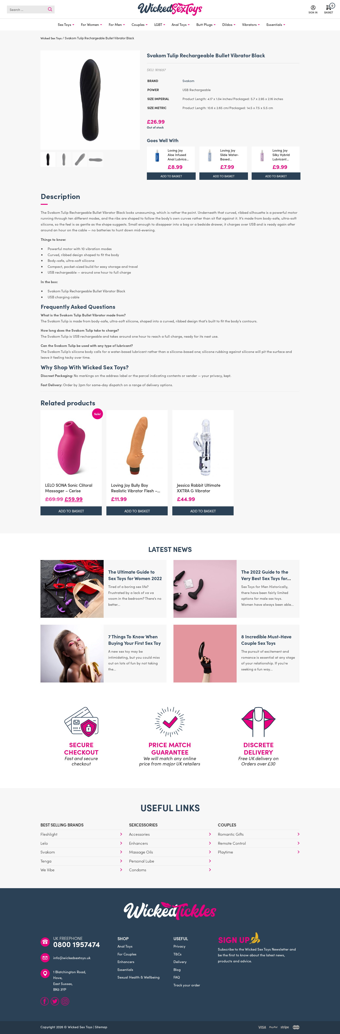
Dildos (227, 24)
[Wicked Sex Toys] (170, 9)
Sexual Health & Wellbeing (138, 977)
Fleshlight (48, 834)
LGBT (158, 24)
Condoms (137, 869)
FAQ (176, 977)
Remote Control (232, 843)
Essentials (274, 24)
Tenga (45, 861)
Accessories (139, 834)
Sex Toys (64, 24)
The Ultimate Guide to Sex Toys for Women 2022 (135, 574)
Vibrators (249, 24)
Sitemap (101, 1027)
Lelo (44, 843)
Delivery (180, 961)
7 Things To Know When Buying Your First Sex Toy (134, 639)
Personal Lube (141, 861)
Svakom (188, 80)
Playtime (225, 852)
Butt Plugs (204, 24)
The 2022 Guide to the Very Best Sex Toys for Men (264, 578)
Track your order (186, 984)
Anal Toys (179, 24)
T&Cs (177, 953)
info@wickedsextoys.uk (71, 957)
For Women (90, 24)
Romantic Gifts (231, 834)
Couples (138, 24)
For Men (115, 24)
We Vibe (47, 869)
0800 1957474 (76, 944)
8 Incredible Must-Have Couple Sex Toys (266, 639)
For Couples (126, 953)
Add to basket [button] (171, 176)
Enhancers (138, 843)
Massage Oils (141, 852)
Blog (177, 969)
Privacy (179, 946)
